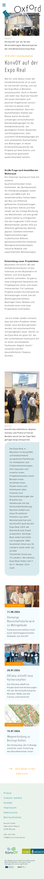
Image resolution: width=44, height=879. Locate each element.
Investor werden (13, 798)
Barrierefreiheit (12, 817)
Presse (8, 793)
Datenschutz (10, 812)
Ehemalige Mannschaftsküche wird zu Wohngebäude (20, 621)
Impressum (10, 807)
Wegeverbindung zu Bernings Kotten (18, 738)
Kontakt (8, 802)
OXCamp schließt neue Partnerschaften (20, 677)
